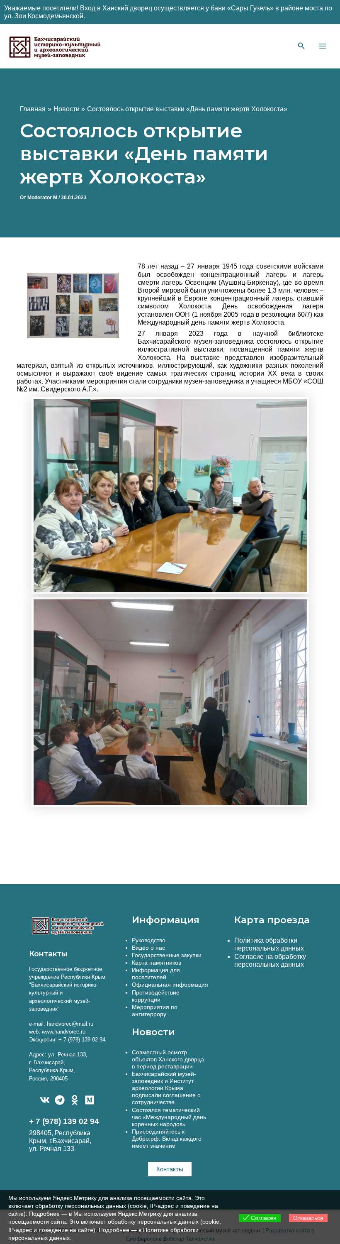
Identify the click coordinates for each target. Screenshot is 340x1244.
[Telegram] (60, 1100)
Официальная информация (170, 984)
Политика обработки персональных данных (269, 944)
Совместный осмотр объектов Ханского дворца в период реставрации (168, 1059)
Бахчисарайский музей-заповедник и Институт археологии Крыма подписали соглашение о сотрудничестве (166, 1087)
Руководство (148, 940)
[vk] (45, 1100)
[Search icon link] (301, 47)
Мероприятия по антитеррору (154, 1010)
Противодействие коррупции (156, 996)
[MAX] (90, 1100)
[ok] (75, 1100)
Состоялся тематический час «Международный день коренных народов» (169, 1117)
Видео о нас (148, 947)
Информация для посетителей (156, 973)
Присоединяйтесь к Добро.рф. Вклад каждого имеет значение (167, 1138)
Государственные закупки (167, 955)
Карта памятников (156, 962)
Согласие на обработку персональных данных (270, 960)
